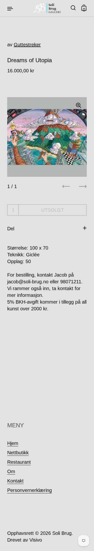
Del (10, 228)
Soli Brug (62, 533)
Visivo (35, 540)
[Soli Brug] (47, 8)
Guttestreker (27, 44)
